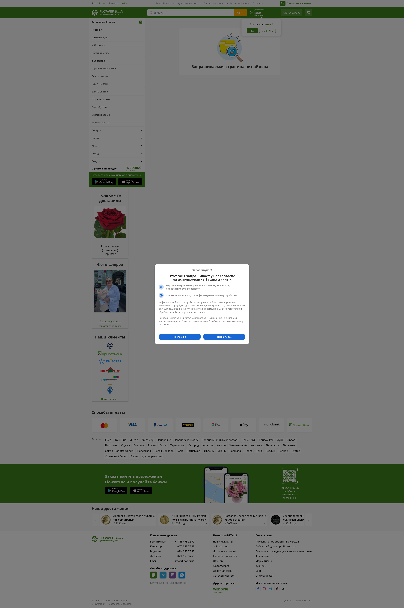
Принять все (224, 336)
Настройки (179, 336)
